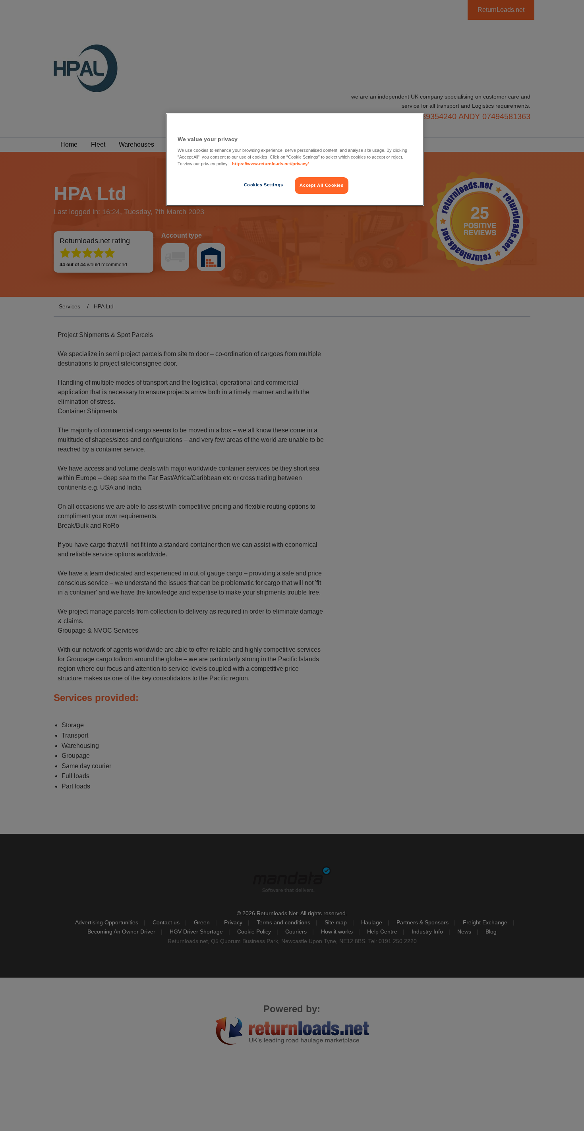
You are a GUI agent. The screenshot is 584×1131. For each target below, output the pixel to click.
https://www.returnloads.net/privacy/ (270, 163)
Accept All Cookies (321, 185)
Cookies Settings (263, 184)
